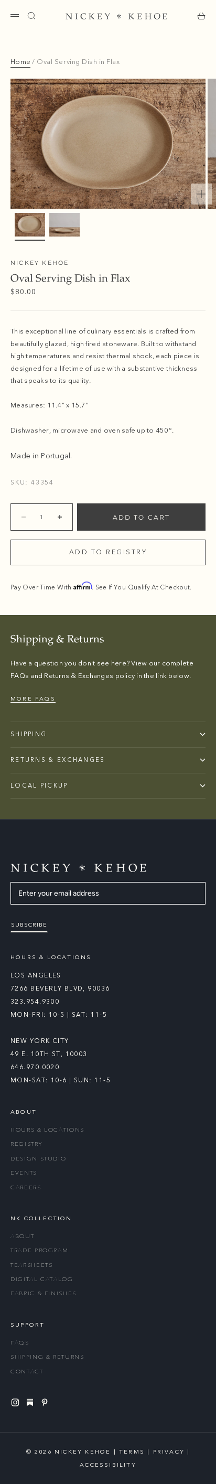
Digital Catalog (41, 1279)
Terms (132, 1452)
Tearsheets (31, 1265)
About (22, 1236)
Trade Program (39, 1250)
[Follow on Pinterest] (46, 1402)
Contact (27, 1371)
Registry (26, 1144)
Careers (25, 1187)
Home (20, 62)
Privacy (169, 1452)
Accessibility (108, 1465)
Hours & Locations (47, 1130)
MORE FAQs (33, 699)
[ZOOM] (201, 194)
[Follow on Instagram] (16, 1402)
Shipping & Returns (47, 1357)
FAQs (19, 1343)
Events (23, 1173)
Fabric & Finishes (43, 1293)
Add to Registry (108, 552)
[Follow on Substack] (31, 1402)
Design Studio (38, 1159)
